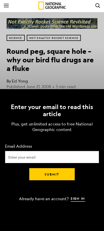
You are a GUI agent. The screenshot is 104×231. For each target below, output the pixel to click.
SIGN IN (78, 198)
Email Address (18, 146)
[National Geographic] (52, 6)
